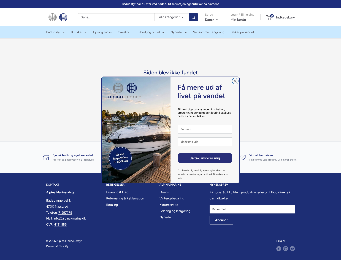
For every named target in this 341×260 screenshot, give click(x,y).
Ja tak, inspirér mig (205, 158)
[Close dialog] (235, 81)
